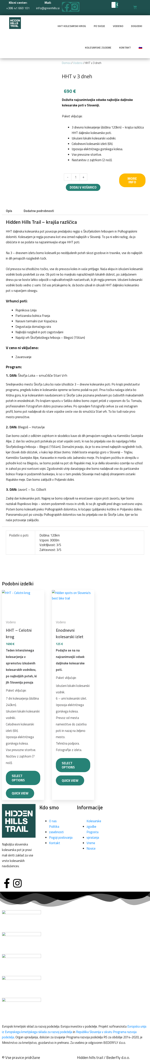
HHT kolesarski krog (72, 26)
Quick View (20, 793)
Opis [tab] (9, 210)
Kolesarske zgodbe (98, 47)
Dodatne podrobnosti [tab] (39, 210)
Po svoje (99, 26)
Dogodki (136, 26)
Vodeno (118, 26)
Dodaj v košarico (83, 187)
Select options (18, 777)
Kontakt (125, 47)
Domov (66, 63)
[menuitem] (140, 47)
